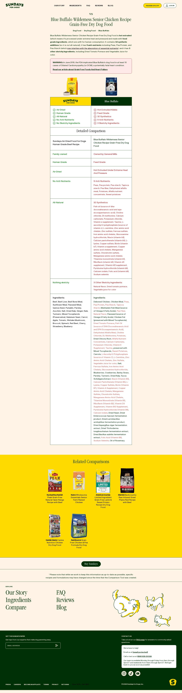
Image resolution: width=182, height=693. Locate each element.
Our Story (59, 5)
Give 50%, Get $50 (80, 684)
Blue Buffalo (103, 31)
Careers (17, 684)
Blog (110, 5)
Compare (16, 608)
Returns (65, 684)
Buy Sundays (91, 564)
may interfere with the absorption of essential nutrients (92, 48)
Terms (46, 684)
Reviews (99, 5)
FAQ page (140, 640)
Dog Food (77, 31)
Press (8, 684)
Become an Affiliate (32, 684)
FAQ (88, 5)
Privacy (55, 684)
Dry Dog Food (90, 31)
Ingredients (75, 5)
